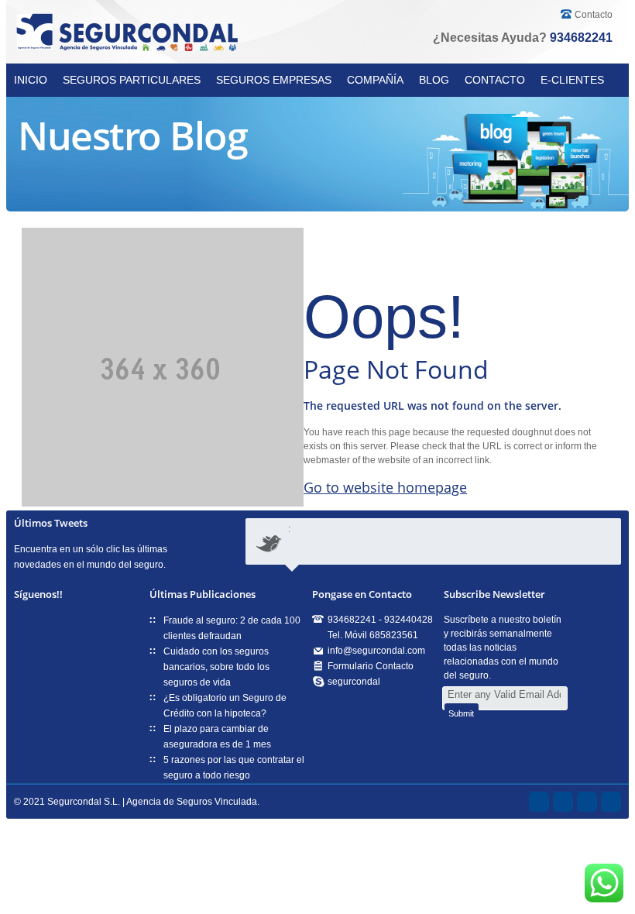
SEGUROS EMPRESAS (273, 80)
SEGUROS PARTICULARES (132, 80)
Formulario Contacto (371, 666)
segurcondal (354, 681)
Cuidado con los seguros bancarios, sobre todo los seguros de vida (216, 667)
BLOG (434, 80)
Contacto (594, 14)
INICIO (30, 80)
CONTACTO (495, 80)
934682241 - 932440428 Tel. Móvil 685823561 (380, 627)
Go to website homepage (385, 487)
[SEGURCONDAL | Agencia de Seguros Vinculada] (130, 33)
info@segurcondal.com (376, 650)
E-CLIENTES (572, 80)
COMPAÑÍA (375, 80)
